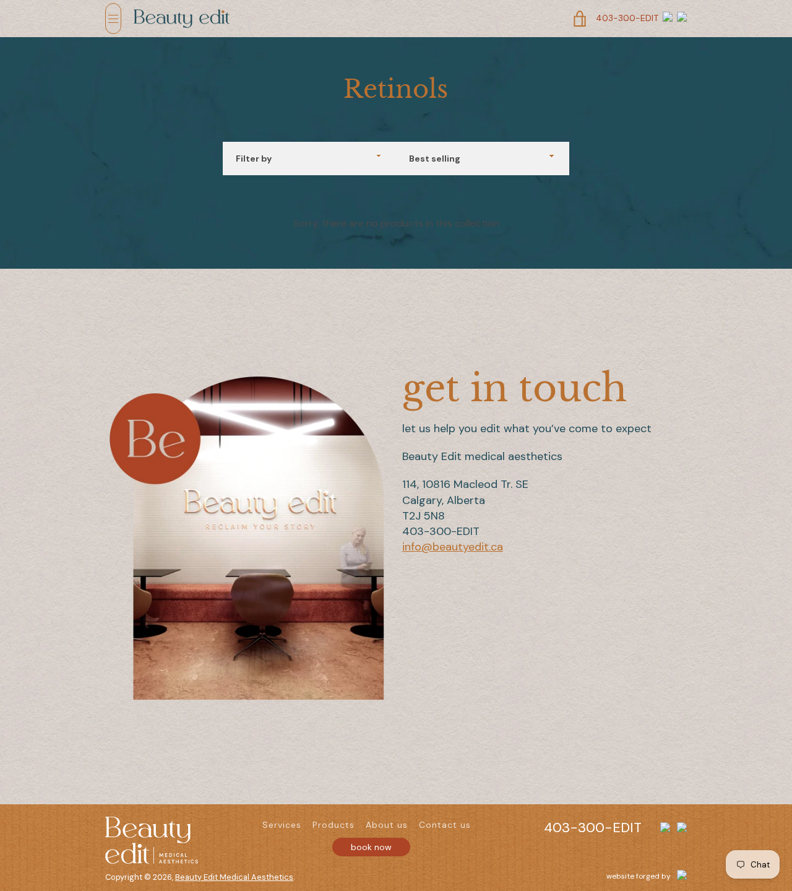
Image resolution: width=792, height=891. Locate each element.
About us (387, 824)
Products (333, 824)
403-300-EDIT (627, 18)
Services (281, 824)
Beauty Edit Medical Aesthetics (234, 877)
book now (371, 847)
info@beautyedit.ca (452, 546)
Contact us (445, 824)
